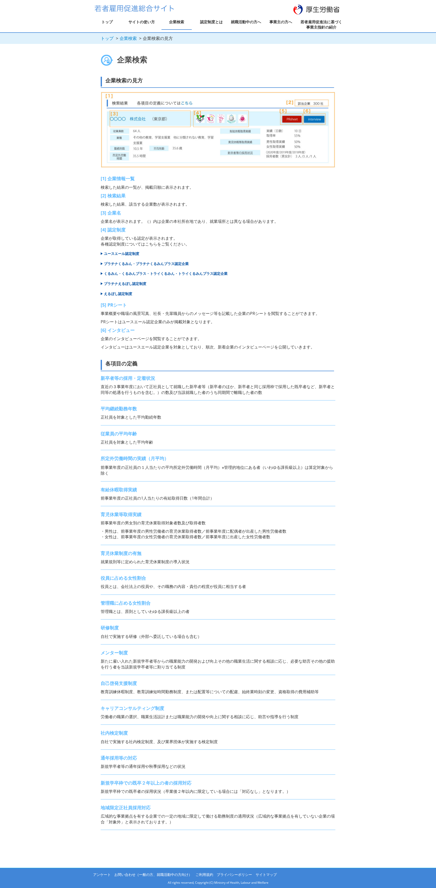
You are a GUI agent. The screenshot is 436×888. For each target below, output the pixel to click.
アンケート (102, 874)
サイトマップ (266, 874)
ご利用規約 (204, 874)
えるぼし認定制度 (118, 293)
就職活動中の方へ (246, 21)
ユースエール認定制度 (121, 253)
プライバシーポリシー (234, 874)
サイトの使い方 (141, 21)
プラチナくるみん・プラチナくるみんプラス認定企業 (146, 263)
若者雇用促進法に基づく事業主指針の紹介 (321, 24)
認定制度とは (211, 21)
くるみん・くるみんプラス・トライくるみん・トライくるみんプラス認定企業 (166, 273)
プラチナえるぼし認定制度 (125, 283)
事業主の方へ (280, 21)
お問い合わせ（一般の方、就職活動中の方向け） (153, 874)
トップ (107, 21)
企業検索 (176, 21)
